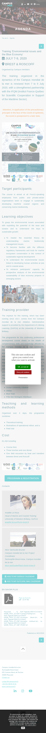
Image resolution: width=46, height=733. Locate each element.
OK (23, 728)
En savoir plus (30, 725)
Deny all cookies (23, 372)
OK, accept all (23, 367)
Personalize (23, 377)
